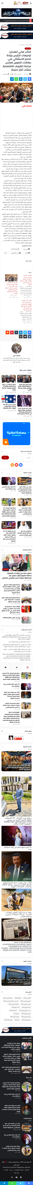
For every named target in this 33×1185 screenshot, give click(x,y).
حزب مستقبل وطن (25, 1010)
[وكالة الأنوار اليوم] (21, 3)
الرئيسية (27, 44)
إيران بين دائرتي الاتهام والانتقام (11, 617)
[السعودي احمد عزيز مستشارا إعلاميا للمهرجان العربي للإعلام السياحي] (24, 525)
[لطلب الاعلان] (16, 1030)
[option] (16, 761)
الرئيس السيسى (26, 1001)
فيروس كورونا (26, 1013)
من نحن (11, 1169)
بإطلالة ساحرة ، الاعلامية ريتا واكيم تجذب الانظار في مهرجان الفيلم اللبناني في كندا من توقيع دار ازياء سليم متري (11, 609)
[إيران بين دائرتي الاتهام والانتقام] (26, 620)
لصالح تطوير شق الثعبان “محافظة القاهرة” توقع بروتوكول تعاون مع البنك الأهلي (25, 387)
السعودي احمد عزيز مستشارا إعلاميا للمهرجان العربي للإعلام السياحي (24, 533)
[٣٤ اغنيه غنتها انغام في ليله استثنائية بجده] (8, 481)
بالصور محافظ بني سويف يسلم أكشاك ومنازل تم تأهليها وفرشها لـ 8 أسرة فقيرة (9, 387)
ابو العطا (18, 998)
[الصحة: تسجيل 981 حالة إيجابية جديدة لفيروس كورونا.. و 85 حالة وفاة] (8, 399)
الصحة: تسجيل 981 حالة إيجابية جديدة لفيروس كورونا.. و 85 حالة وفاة (9, 406)
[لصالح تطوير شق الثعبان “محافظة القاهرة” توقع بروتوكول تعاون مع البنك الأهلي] (24, 379)
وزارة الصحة (8, 1019)
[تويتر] (25, 332)
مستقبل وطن (26, 1019)
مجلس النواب (15, 1016)
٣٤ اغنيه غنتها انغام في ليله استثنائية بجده (9, 488)
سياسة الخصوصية (19, 1169)
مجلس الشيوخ (26, 1016)
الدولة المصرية (7, 998)
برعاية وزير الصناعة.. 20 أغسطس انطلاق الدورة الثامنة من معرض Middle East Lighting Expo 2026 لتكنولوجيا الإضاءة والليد (9, 512)
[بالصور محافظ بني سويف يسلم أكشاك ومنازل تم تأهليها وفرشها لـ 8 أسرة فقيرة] (8, 379)
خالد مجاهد (13, 1010)
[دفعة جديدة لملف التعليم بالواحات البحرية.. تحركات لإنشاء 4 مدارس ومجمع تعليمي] (24, 502)
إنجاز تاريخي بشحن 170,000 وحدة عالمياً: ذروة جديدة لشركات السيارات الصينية (18, 982)
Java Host (13, 1167)
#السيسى (27, 998)
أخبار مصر (21, 44)
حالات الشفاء (26, 1007)
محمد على (26, 74)
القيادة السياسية (13, 1004)
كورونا (16, 1013)
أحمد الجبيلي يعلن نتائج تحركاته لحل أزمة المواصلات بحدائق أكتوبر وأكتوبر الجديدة (18, 768)
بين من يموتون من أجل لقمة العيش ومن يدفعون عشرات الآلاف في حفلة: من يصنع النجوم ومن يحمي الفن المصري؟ (9, 536)
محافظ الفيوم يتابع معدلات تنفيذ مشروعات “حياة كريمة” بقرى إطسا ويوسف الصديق (11, 600)
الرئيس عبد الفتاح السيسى (10, 1001)
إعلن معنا (16, 1172)
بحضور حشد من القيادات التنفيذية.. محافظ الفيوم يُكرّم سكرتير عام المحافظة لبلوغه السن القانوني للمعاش (17, 575)
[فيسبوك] (29, 332)
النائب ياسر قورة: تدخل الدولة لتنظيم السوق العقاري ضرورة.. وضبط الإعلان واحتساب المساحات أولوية (11, 695)
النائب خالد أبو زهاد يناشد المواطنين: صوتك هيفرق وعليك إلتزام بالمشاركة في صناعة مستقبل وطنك (24, 411)
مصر (17, 1019)
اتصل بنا (6, 1169)
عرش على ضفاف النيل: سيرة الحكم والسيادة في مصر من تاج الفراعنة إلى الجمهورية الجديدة (25, 490)
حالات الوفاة (16, 1007)
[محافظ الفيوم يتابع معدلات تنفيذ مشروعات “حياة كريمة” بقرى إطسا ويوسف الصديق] (26, 600)
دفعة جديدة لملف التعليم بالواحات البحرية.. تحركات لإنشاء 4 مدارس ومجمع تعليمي (25, 511)
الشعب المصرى (26, 1004)
